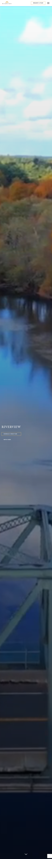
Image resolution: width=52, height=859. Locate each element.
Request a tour (38, 3)
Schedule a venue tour (10, 434)
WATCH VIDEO (7, 439)
